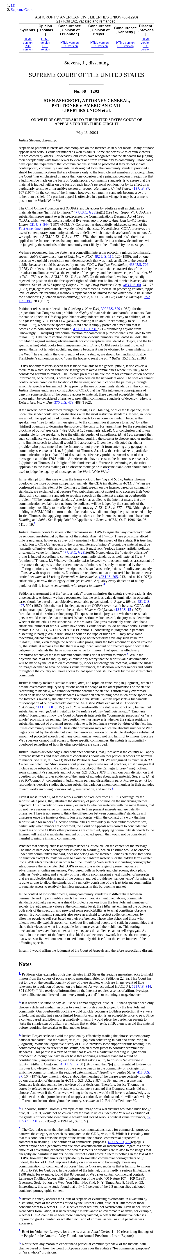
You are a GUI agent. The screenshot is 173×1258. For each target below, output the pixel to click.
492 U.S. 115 (103, 256)
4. (20, 1108)
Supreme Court (21, 9)
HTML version (27, 41)
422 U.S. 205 (108, 577)
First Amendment (31, 228)
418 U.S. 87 (140, 188)
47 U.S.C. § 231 (85, 212)
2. (20, 1001)
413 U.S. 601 (45, 707)
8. (20, 1242)
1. (20, 973)
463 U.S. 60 (132, 285)
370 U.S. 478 (63, 402)
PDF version (27, 47)
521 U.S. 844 (39, 224)
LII (13, 5)
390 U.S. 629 (110, 309)
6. (20, 1197)
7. (20, 1230)
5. (20, 1128)
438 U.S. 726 (138, 264)
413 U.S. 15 (122, 610)
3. (20, 1034)
